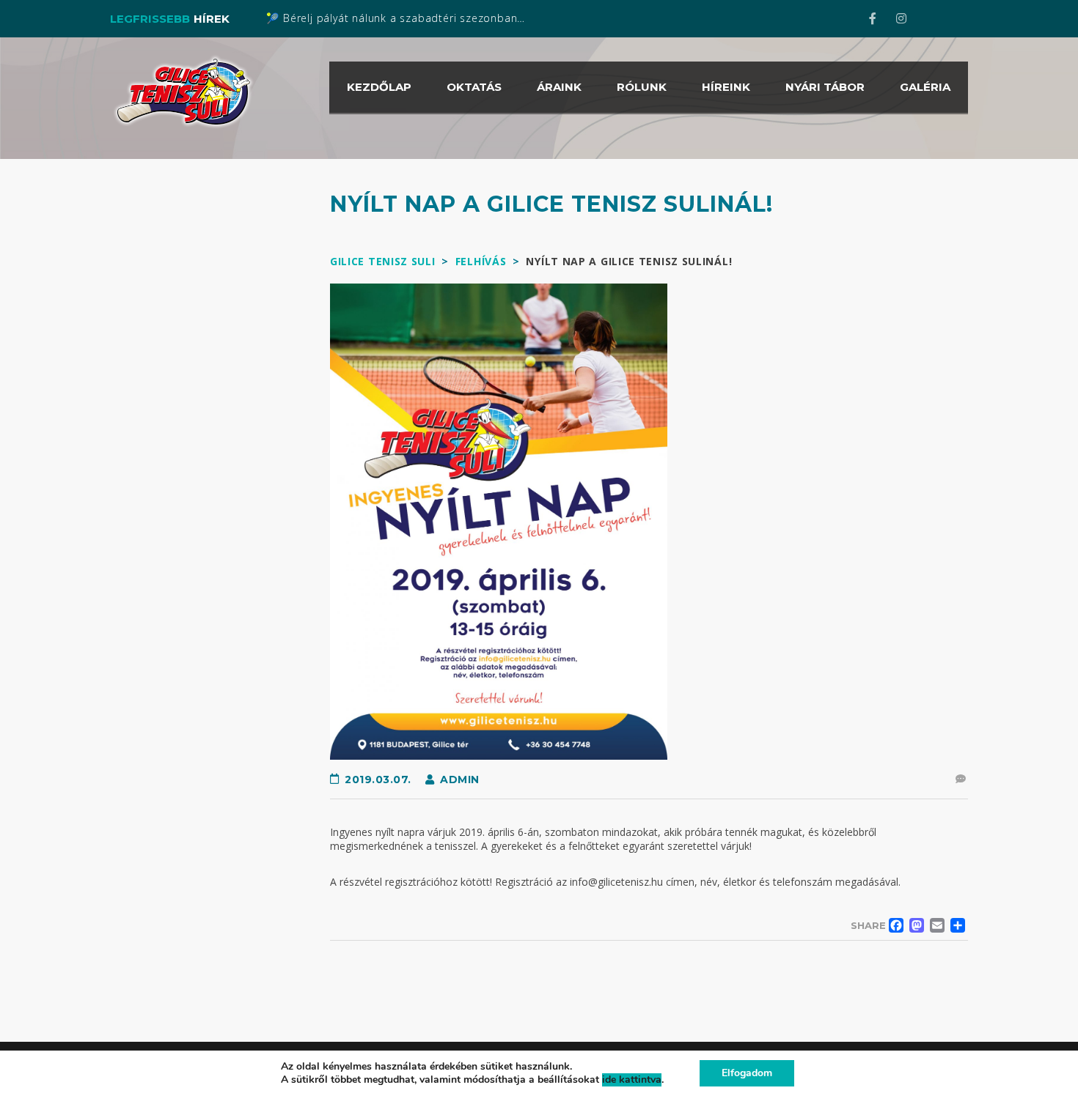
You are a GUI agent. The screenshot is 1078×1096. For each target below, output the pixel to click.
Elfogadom (747, 1073)
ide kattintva (631, 1079)
